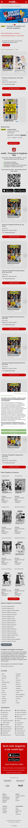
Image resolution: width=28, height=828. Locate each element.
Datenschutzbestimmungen (20, 393)
